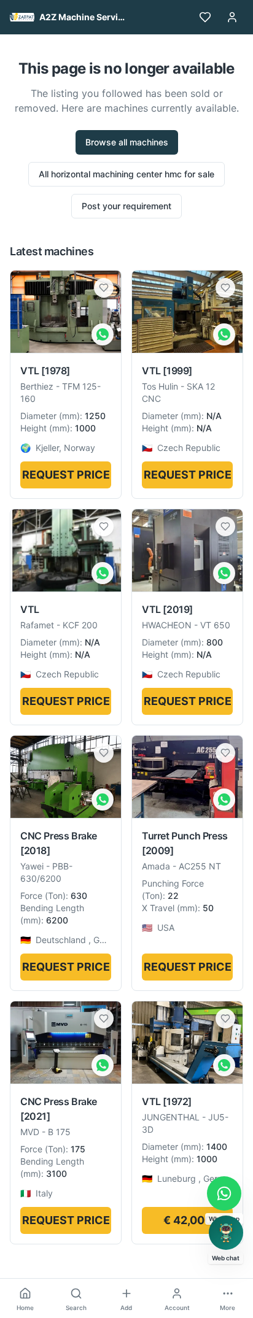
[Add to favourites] (104, 288)
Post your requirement (126, 206)
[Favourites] (205, 17)
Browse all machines (126, 142)
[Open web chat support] (226, 1233)
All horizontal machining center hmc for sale (126, 174)
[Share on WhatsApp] (102, 334)
